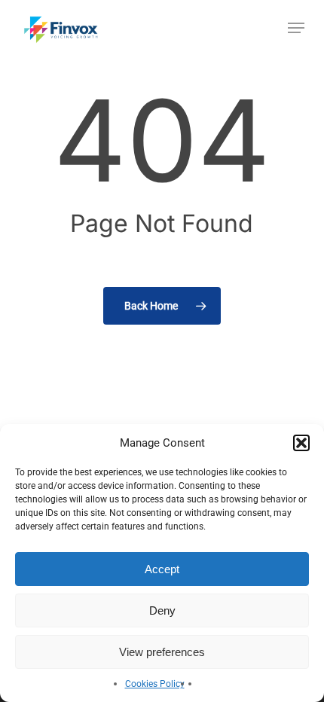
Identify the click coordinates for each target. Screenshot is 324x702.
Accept (162, 569)
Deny (162, 610)
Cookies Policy (155, 684)
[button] (301, 442)
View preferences (162, 652)
